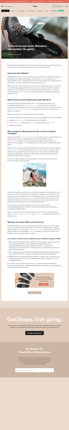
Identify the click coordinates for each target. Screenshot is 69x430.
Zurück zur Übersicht (34, 292)
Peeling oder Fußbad (35, 229)
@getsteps (29, 198)
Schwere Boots (26, 214)
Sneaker (38, 214)
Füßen (20, 229)
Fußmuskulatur (20, 120)
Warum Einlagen (30, 10)
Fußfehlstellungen (14, 123)
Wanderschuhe (16, 150)
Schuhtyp (15, 214)
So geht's (13, 10)
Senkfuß (32, 123)
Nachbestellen (58, 6)
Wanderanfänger (12, 141)
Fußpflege (32, 231)
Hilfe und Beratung (8, 6)
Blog (46, 10)
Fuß (35, 103)
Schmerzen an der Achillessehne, (21, 109)
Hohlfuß (52, 123)
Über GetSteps (40, 10)
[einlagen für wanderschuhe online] (34, 280)
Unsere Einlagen (21, 10)
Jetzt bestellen (5, 10)
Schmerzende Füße (32, 105)
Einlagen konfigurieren (34, 333)
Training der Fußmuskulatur (29, 137)
